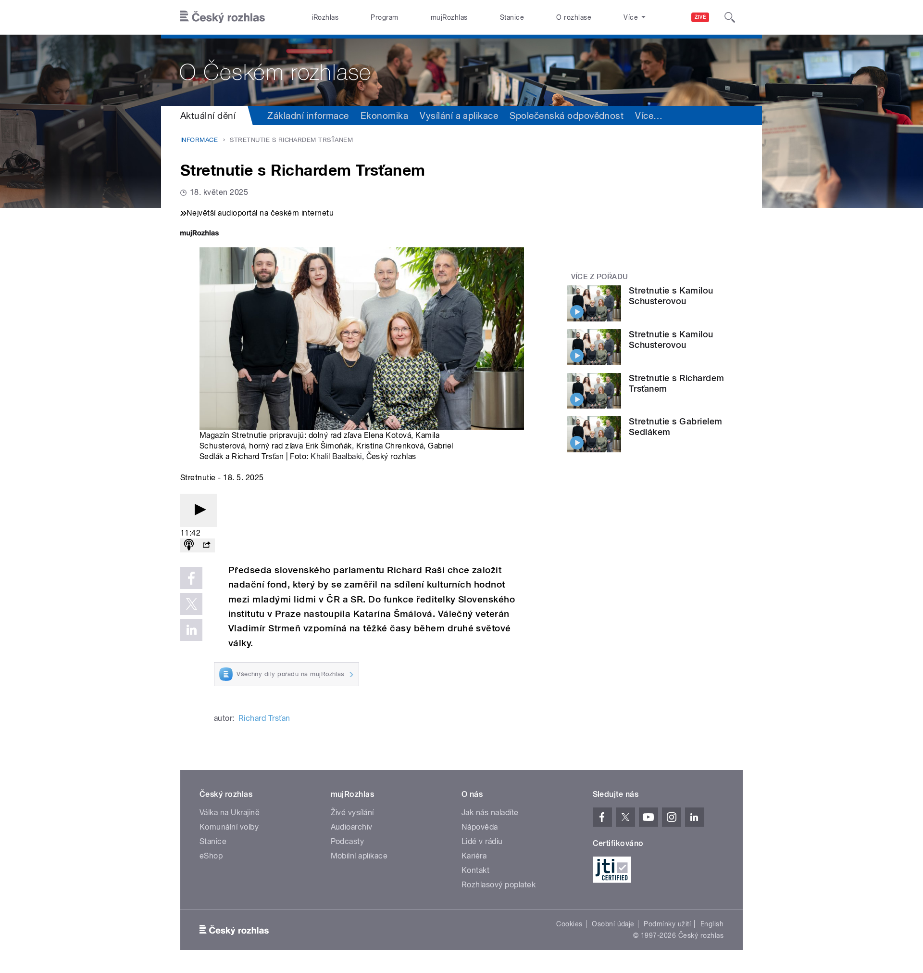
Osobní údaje (613, 924)
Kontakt (475, 870)
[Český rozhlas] (222, 17)
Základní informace (308, 115)
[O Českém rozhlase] (461, 70)
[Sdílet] (206, 545)
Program (384, 17)
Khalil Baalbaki (336, 456)
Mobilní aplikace (359, 855)
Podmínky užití (667, 924)
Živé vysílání (352, 812)
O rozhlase (573, 17)
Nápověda (480, 827)
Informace (199, 139)
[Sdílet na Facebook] (191, 578)
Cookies (569, 924)
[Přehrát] (198, 510)
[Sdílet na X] (191, 604)
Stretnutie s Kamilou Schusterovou (671, 295)
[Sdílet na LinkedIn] (191, 630)
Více (648, 115)
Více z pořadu (599, 276)
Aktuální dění (208, 115)
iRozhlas (325, 17)
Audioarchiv (352, 827)
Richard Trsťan (264, 718)
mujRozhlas (449, 17)
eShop (211, 855)
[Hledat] (730, 17)
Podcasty (347, 841)
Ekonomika (384, 115)
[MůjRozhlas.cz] (199, 234)
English (711, 924)
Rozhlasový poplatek (499, 884)
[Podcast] (189, 545)
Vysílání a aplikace (459, 115)
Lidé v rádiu (482, 841)
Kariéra (474, 855)
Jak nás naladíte (490, 812)
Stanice (512, 17)
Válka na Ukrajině (230, 812)
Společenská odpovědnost (567, 115)
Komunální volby (229, 827)
